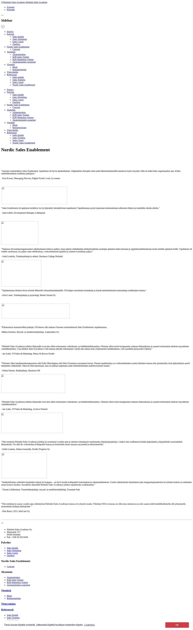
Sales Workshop (19, 39)
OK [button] (177, 625)
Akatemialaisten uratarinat (24, 62)
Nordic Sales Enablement (18, 47)
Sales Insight (18, 36)
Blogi (14, 67)
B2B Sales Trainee (20, 57)
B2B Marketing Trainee (23, 59)
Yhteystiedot (12, 72)
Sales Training (18, 80)
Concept (16, 49)
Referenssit (12, 75)
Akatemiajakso (19, 54)
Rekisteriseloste (19, 69)
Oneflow (16, 44)
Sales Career (18, 42)
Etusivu (10, 31)
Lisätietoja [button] (89, 625)
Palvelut (10, 34)
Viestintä (11, 64)
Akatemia (11, 52)
